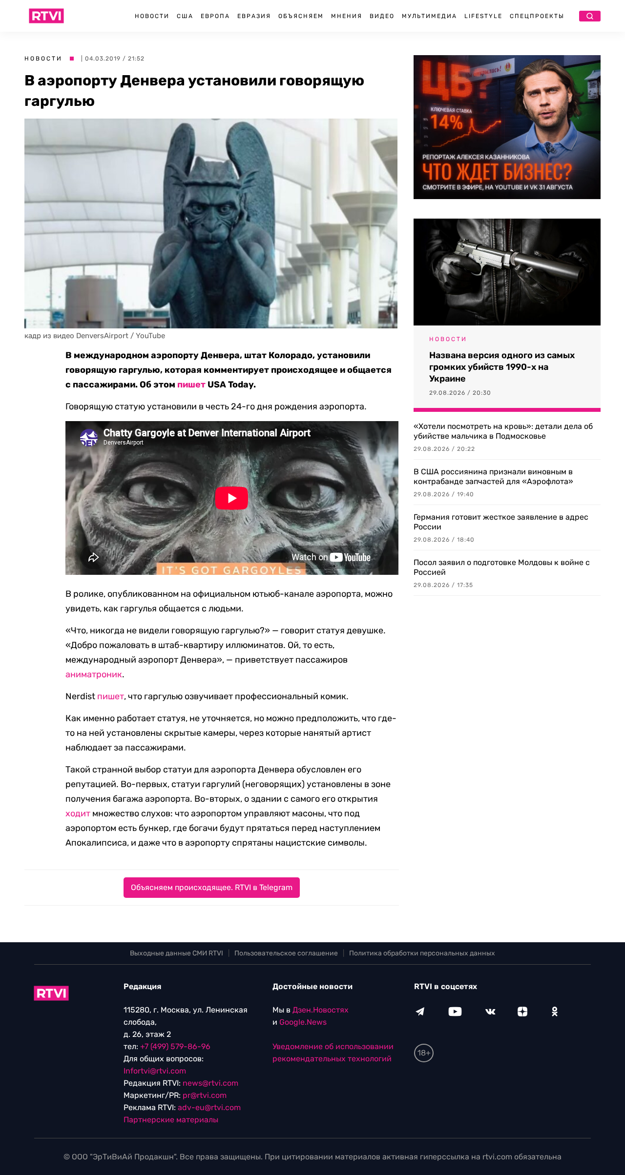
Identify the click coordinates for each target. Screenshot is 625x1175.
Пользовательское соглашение (286, 953)
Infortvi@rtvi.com (155, 1070)
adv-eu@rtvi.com (209, 1107)
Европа (215, 16)
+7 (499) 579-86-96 (175, 1046)
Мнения (346, 16)
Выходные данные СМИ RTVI (176, 953)
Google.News (303, 1022)
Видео (382, 16)
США (185, 16)
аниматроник (93, 674)
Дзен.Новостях (320, 1009)
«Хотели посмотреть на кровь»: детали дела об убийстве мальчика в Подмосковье (503, 431)
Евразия (254, 16)
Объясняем (301, 16)
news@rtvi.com (210, 1083)
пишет (191, 384)
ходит (77, 813)
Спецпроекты (537, 16)
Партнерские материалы (171, 1119)
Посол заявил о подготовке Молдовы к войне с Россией (502, 567)
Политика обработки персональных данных (422, 953)
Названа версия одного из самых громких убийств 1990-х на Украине (502, 367)
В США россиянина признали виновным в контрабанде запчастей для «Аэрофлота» (493, 476)
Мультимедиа (429, 16)
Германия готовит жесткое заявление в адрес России (501, 521)
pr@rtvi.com (205, 1095)
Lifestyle (483, 16)
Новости (152, 16)
